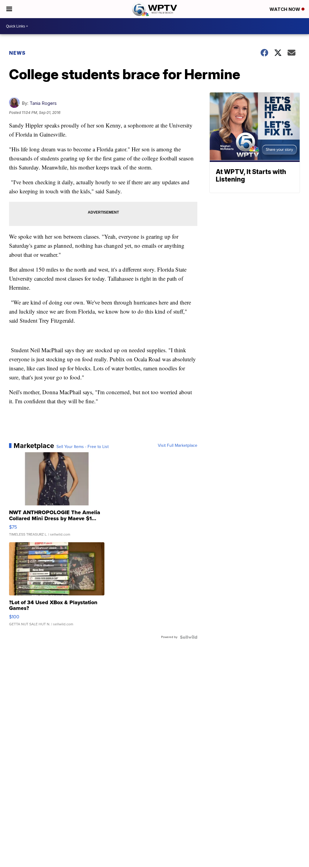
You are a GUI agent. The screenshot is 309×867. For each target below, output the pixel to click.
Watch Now (285, 9)
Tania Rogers (43, 103)
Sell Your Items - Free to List (82, 447)
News (17, 53)
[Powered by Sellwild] (188, 637)
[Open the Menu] (9, 9)
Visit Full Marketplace (177, 445)
